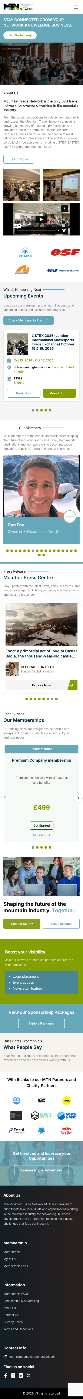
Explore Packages (41, 1023)
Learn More (19, 159)
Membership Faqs (15, 1266)
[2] (37, 410)
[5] (50, 410)
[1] (33, 410)
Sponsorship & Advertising (41, 1170)
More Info (56, 393)
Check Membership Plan (26, 320)
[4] (45, 410)
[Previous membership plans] (4, 798)
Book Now (23, 393)
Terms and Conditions (18, 1329)
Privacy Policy (13, 1322)
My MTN (9, 1259)
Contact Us (19, 923)
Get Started (17, 35)
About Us (9, 1308)
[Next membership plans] (78, 798)
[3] (41, 410)
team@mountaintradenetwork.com (32, 1356)
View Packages (61, 923)
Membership (11, 1252)
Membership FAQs (16, 1293)
